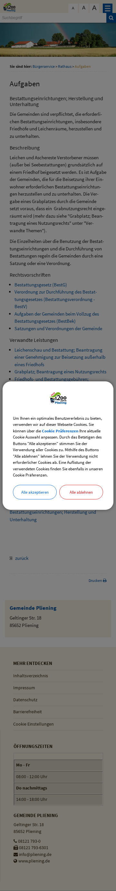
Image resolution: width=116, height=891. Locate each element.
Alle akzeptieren (35, 492)
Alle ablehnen (81, 492)
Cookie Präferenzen (60, 430)
